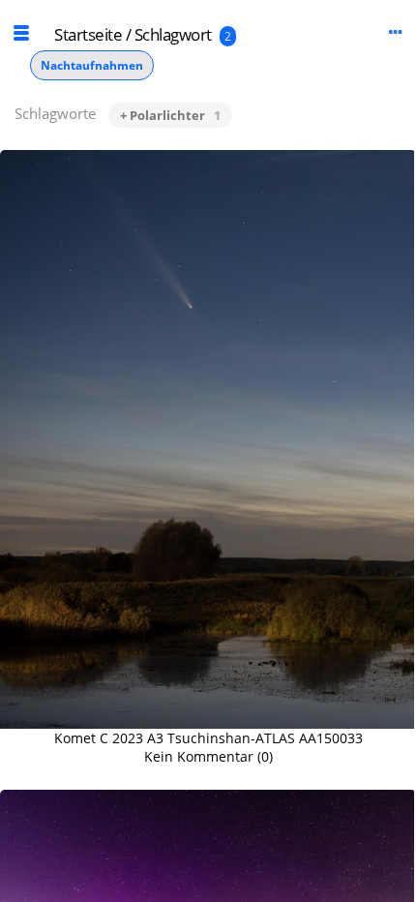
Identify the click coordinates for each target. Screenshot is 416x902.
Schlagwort (173, 34)
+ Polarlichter (170, 115)
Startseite (88, 34)
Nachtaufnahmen (92, 65)
